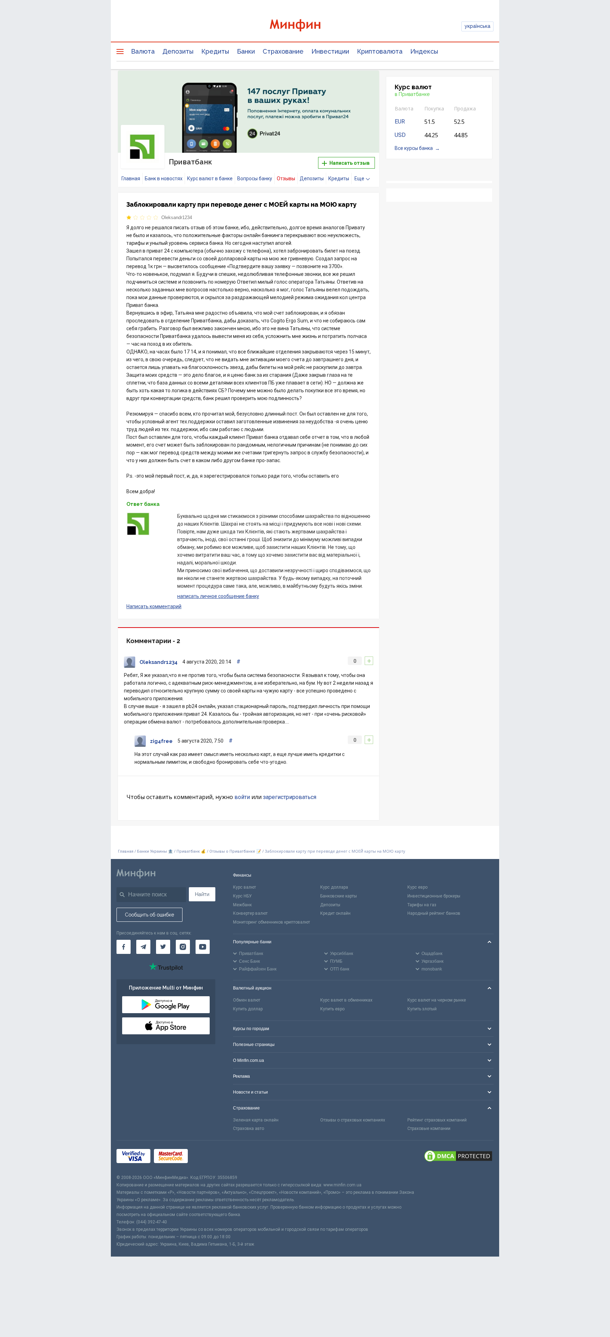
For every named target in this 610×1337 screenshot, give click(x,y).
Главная (130, 178)
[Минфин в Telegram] (143, 947)
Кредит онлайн (335, 913)
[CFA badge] (207, 1157)
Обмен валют (246, 1000)
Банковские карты (338, 896)
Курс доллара (334, 887)
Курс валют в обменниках (346, 1000)
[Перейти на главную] (305, 26)
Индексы (424, 51)
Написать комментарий (153, 606)
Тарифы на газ (421, 904)
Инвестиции (330, 51)
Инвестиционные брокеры (433, 896)
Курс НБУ (242, 896)
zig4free (161, 741)
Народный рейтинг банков (433, 913)
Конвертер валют (250, 913)
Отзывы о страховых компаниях (352, 1120)
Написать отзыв (349, 163)
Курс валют (244, 887)
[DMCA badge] (458, 1157)
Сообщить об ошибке (149, 915)
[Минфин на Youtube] (203, 947)
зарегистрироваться (289, 797)
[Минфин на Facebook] (123, 947)
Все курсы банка (414, 148)
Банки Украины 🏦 (155, 851)
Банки (246, 51)
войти (242, 797)
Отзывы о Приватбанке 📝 (235, 851)
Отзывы (286, 178)
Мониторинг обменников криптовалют (271, 922)
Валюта (143, 51)
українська (477, 26)
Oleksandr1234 (176, 217)
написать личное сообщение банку (218, 596)
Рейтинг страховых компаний (437, 1120)
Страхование (283, 51)
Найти (202, 894)
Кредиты (215, 51)
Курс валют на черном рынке (436, 1000)
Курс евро (417, 887)
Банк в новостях (164, 178)
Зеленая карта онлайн (256, 1120)
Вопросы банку (254, 178)
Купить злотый (422, 1008)
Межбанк (242, 904)
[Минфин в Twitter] (163, 947)
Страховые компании (428, 1128)
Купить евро (332, 1008)
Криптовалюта (379, 51)
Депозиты (177, 51)
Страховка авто (248, 1128)
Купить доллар (248, 1008)
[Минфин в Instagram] (183, 947)
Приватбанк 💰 (191, 851)
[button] (364, 84)
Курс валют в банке (210, 178)
